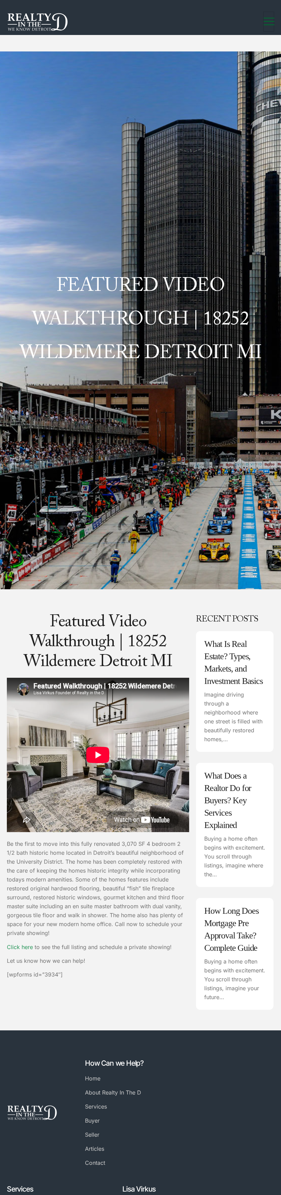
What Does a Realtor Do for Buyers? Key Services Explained (227, 800)
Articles (94, 1148)
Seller (92, 1134)
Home (92, 1078)
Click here (20, 947)
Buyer (92, 1120)
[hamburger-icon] (268, 22)
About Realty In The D (113, 1092)
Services (96, 1106)
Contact (95, 1162)
